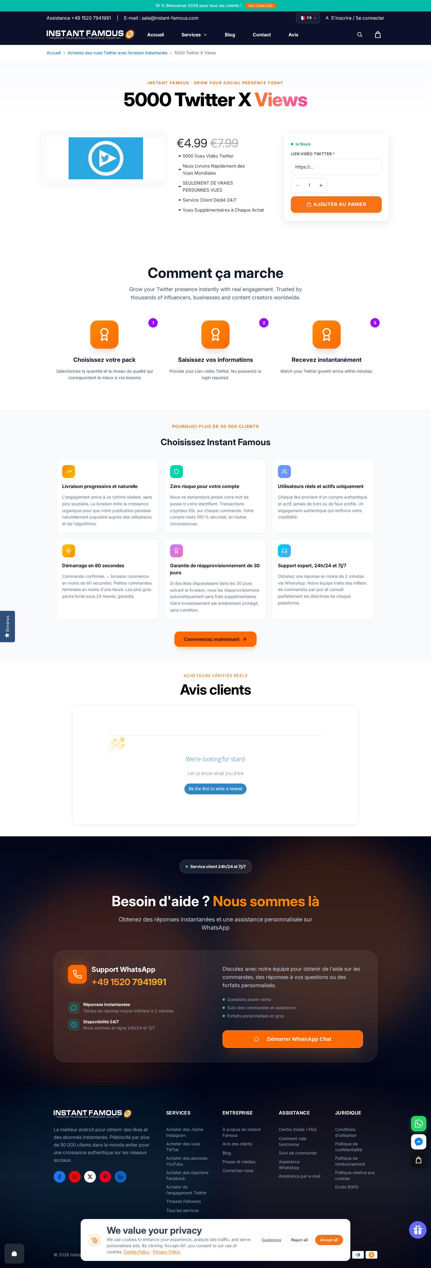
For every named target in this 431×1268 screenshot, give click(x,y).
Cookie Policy (137, 1251)
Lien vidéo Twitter (313, 153)
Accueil (54, 52)
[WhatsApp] (418, 1123)
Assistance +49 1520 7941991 (79, 18)
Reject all (299, 1240)
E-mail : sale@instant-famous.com (161, 18)
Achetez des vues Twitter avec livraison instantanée (117, 52)
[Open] (14, 1254)
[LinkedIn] (120, 1177)
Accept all (329, 1240)
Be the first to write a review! (215, 788)
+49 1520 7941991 (128, 982)
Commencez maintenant (212, 639)
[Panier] (418, 1160)
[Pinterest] (105, 1177)
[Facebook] (59, 1177)
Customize (271, 1240)
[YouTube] (75, 1177)
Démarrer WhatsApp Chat (299, 1039)
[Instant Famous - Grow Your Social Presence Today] (91, 35)
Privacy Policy (166, 1251)
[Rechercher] (359, 34)
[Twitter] (90, 1177)
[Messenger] (418, 1141)
